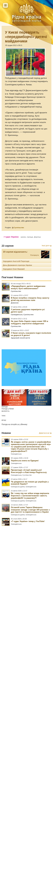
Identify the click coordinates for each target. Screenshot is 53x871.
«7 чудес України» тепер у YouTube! (27, 521)
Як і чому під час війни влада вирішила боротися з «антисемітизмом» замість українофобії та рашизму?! (30, 495)
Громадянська (17, 314)
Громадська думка (18, 487)
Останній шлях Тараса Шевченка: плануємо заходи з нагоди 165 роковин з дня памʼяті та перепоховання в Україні (30, 509)
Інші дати (46, 246)
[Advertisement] (26, 682)
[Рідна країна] (26, 12)
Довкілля (14, 303)
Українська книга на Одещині (25, 460)
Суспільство (19, 227)
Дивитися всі (44, 433)
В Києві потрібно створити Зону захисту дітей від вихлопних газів (30, 299)
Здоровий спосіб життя (20, 338)
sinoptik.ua (15, 424)
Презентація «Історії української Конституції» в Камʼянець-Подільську (29, 471)
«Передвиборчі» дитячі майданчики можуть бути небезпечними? (28, 287)
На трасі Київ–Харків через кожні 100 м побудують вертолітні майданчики (29, 322)
